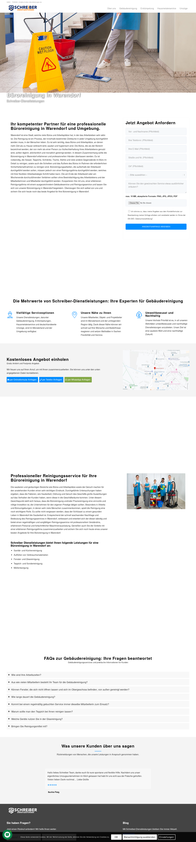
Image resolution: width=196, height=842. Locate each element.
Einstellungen (166, 836)
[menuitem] (111, 8)
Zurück (133, 491)
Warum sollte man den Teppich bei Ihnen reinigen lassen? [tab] (42, 711)
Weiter (179, 491)
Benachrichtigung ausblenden (139, 836)
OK (116, 836)
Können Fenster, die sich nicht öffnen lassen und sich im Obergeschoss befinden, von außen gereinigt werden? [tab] (70, 689)
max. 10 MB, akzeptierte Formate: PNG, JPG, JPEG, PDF (151, 196)
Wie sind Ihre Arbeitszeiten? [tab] (26, 674)
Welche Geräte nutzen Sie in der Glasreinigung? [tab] (37, 719)
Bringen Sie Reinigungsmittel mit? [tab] (29, 726)
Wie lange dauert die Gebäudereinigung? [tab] (33, 696)
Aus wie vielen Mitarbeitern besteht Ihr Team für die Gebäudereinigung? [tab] (49, 682)
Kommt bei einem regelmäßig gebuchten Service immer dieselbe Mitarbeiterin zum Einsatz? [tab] (60, 704)
